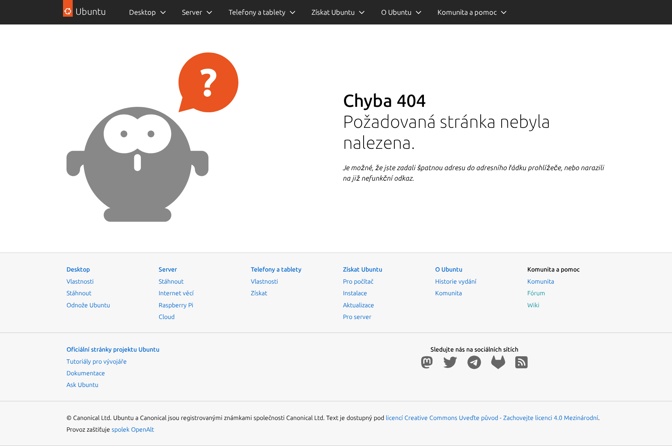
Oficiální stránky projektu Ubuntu (112, 349)
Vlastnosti (80, 281)
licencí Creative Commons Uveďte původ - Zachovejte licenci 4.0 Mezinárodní (492, 417)
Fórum (536, 292)
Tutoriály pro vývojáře (96, 361)
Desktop (142, 12)
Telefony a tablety (257, 12)
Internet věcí (176, 292)
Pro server (357, 316)
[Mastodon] (428, 362)
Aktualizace (358, 304)
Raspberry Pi (176, 304)
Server (192, 12)
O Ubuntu (396, 12)
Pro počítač (358, 281)
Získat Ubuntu (333, 12)
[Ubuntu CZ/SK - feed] (521, 362)
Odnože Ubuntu (88, 304)
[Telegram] (475, 362)
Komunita (448, 292)
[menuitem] (143, 12)
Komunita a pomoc (467, 12)
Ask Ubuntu (82, 384)
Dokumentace (85, 372)
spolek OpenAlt (133, 429)
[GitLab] (499, 362)
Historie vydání (455, 281)
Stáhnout (78, 292)
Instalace (355, 292)
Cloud (167, 316)
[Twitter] (451, 362)
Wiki (533, 304)
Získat (259, 292)
